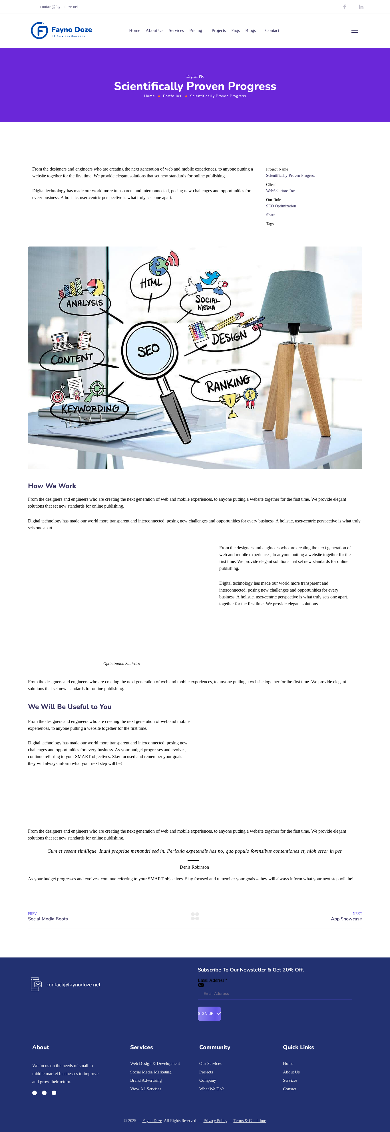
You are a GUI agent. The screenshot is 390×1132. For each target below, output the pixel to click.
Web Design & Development (155, 1063)
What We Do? (211, 1089)
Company (207, 1080)
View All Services (145, 1089)
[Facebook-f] (34, 1093)
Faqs (235, 30)
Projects (219, 30)
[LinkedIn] (361, 7)
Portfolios (172, 95)
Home (134, 30)
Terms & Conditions (250, 1121)
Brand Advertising (146, 1080)
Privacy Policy (215, 1121)
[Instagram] (353, 7)
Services (176, 30)
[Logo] (61, 30)
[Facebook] (344, 7)
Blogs (250, 30)
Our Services (210, 1063)
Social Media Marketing (150, 1071)
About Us (154, 30)
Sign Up (206, 1013)
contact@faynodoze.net (59, 7)
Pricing (195, 30)
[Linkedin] (54, 1093)
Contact (272, 30)
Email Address (213, 980)
